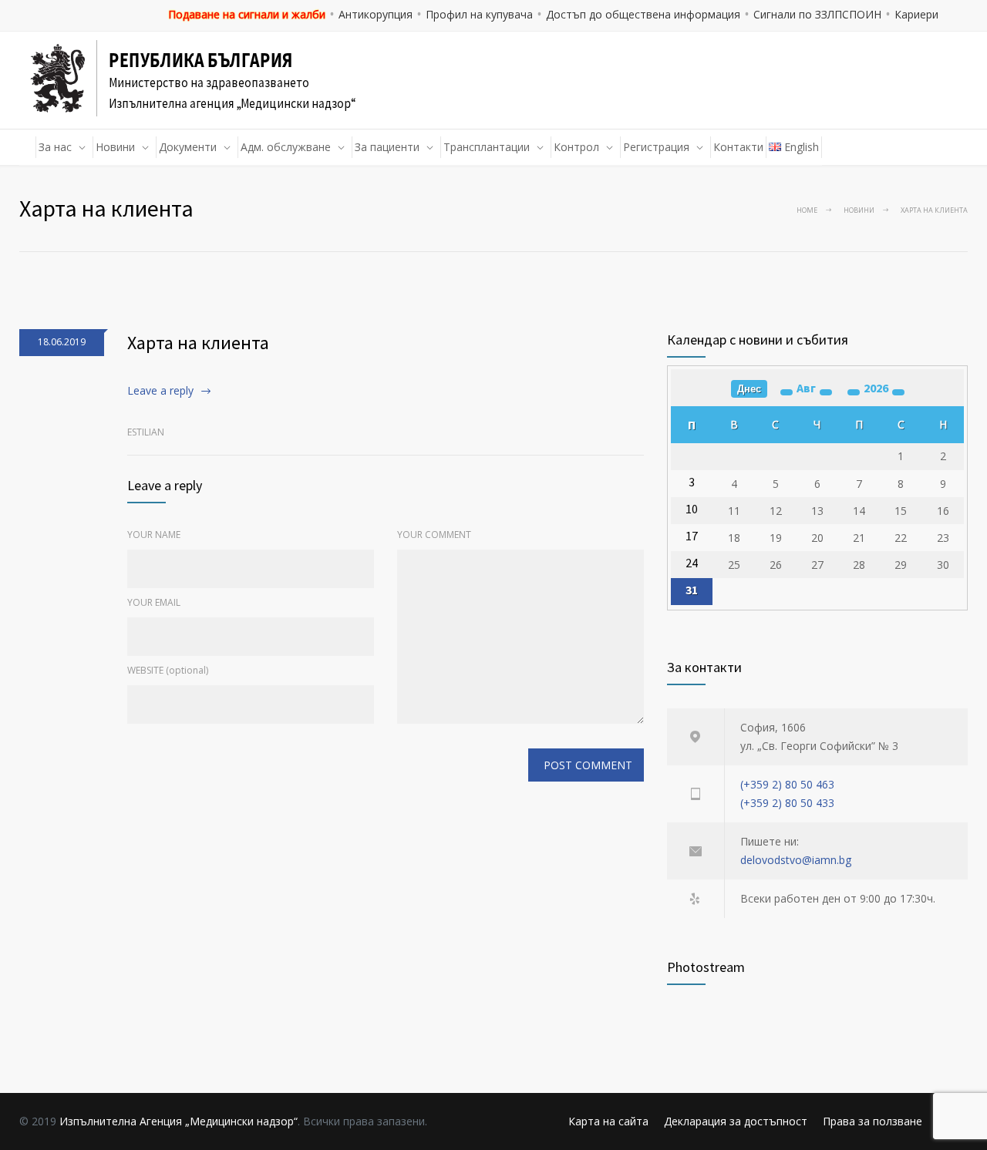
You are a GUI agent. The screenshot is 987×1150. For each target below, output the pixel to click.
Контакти (738, 147)
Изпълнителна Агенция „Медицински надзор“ (178, 1121)
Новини (115, 147)
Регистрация (656, 147)
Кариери (916, 14)
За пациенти (387, 147)
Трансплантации (486, 147)
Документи (188, 147)
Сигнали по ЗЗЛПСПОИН (817, 14)
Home (807, 210)
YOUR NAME (153, 534)
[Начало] (27, 147)
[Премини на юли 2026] (786, 392)
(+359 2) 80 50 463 (787, 784)
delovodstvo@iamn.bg (795, 859)
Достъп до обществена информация (643, 14)
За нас (55, 147)
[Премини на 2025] (853, 392)
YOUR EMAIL (153, 602)
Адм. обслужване (286, 147)
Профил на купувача (479, 14)
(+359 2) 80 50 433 (787, 802)
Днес (749, 389)
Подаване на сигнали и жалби (246, 14)
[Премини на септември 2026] (826, 392)
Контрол (576, 147)
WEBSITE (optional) (167, 670)
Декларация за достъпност (735, 1121)
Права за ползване (872, 1121)
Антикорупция (376, 14)
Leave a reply (160, 390)
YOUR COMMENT (434, 534)
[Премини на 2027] (898, 392)
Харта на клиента (198, 343)
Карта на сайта (608, 1121)
